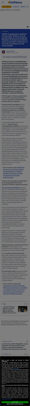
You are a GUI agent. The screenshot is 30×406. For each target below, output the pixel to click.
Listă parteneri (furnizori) (7, 399)
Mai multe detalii (15, 368)
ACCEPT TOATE (15, 402)
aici (16, 377)
